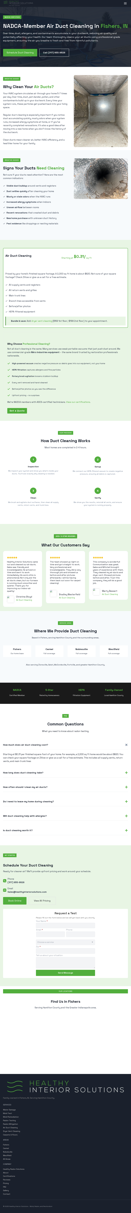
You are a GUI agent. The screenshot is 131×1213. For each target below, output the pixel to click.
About (5, 1173)
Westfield (7, 1155)
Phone (69, 929)
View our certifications (78, 402)
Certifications (9, 1176)
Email (39, 929)
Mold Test (7, 1113)
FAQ (4, 1187)
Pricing (6, 1183)
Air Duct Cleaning (10, 1127)
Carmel (6, 1148)
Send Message (65, 972)
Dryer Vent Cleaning (11, 1131)
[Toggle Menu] (125, 3)
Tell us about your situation (49, 955)
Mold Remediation (11, 1117)
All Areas (6, 1159)
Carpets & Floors (10, 1135)
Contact (6, 1194)
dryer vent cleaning (41, 321)
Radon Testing (9, 1120)
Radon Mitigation (10, 1124)
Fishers (6, 1145)
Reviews (6, 1180)
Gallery (6, 1190)
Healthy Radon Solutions (13, 1169)
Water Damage (9, 1110)
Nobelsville (7, 1152)
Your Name (42, 921)
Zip (38, 946)
